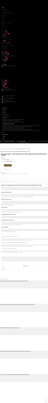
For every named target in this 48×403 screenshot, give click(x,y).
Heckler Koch (5, 33)
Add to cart (8, 165)
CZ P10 (3, 20)
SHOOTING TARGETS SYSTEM (7, 100)
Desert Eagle (5, 53)
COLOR (2, 159)
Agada (4, 82)
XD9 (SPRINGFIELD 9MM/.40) (5, 37)
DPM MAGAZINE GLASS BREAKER (8, 98)
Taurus (4, 80)
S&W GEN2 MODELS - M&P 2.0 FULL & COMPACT (8, 45)
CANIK (4, 60)
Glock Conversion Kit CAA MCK (7, 11)
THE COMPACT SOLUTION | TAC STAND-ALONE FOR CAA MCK (13, 119)
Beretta (4, 52)
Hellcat (3, 40)
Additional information (5, 181)
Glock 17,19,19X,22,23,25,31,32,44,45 (7, 23)
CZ (2, 17)
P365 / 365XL (4, 57)
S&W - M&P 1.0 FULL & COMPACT (6, 43)
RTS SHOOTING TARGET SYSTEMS (9, 141)
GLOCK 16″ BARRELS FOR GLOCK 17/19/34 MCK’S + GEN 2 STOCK (13, 128)
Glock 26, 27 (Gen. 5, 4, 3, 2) (5, 26)
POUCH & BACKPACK (5, 114)
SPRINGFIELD (4, 36)
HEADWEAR (4, 113)
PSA (3, 132)
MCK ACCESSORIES (5, 54)
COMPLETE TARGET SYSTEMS (21, 141)
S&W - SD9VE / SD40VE (5, 48)
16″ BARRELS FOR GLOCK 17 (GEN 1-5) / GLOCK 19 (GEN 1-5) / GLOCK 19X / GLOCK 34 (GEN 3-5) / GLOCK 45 (20, 125)
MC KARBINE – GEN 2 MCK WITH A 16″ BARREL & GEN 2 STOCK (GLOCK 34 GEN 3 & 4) (17, 129)
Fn (3, 85)
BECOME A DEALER (5, 134)
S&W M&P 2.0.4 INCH (4, 50)
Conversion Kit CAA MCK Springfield (8, 13)
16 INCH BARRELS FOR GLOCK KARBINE (8, 123)
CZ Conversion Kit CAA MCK (6, 12)
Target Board (3, 161)
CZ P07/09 (3, 18)
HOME (3, 7)
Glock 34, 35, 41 (4, 28)
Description (3, 179)
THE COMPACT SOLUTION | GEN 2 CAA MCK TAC (10, 120)
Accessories (4, 109)
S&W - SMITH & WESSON (6, 42)
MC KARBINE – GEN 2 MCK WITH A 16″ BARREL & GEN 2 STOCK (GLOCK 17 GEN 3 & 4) (17, 126)
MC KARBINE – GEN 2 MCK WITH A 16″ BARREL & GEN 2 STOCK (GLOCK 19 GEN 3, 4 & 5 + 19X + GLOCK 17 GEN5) (21, 130)
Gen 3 (4, 64)
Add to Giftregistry (7, 169)
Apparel (3, 111)
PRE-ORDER (5, 58)
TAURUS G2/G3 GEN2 (5, 81)
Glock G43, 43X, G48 (4, 30)
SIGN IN (3, 139)
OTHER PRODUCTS (5, 87)
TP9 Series (3, 61)
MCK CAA (3, 15)
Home (1, 141)
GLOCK (3, 22)
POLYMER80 (4, 34)
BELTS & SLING (4, 112)
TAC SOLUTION (4, 117)
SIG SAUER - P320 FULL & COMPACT (8, 55)
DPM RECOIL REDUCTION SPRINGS (8, 95)
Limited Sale (4, 9)
